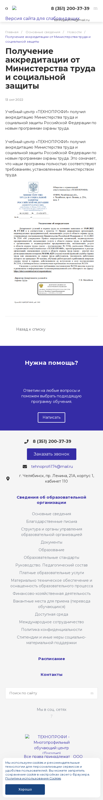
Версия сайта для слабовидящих (42, 18)
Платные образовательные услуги (51, 572)
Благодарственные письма (51, 521)
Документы (51, 542)
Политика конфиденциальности (51, 629)
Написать (51, 417)
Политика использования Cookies (33, 778)
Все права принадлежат (47, 756)
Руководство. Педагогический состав (51, 565)
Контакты (52, 674)
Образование (51, 550)
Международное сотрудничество (51, 622)
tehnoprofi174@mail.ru (72, 20)
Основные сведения (51, 514)
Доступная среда (51, 614)
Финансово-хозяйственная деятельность (52, 593)
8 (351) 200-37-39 (70, 8)
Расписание (51, 658)
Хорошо (25, 789)
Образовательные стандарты (51, 557)
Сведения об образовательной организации (51, 500)
